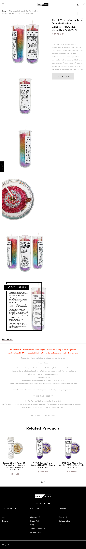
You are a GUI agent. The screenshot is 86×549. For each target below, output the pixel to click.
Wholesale (63, 525)
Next (80, 13)
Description (7, 339)
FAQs (32, 525)
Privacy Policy (35, 532)
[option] (14, 457)
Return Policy (35, 521)
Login (4, 517)
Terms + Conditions (37, 528)
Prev (74, 13)
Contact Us (63, 517)
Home (4, 11)
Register (5, 521)
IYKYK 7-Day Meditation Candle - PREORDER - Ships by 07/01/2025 (43, 465)
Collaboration (64, 521)
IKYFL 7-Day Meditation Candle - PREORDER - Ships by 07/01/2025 (71, 465)
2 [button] (44, 482)
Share (2, 167)
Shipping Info (35, 517)
